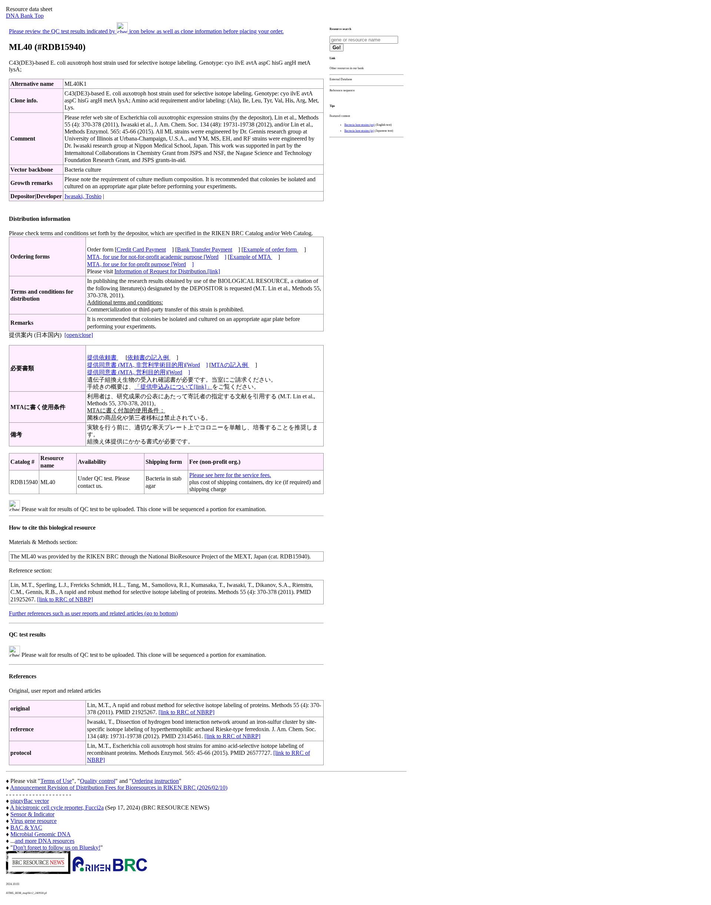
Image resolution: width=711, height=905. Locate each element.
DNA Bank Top (25, 16)
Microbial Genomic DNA (40, 834)
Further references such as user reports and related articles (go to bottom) (93, 613)
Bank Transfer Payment (204, 249)
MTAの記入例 (230, 365)
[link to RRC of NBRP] (65, 599)
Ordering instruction (155, 781)
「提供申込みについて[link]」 (173, 387)
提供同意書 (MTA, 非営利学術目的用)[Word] (147, 365)
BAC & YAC (26, 827)
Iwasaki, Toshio (82, 196)
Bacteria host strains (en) (359, 124)
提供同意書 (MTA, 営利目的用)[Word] (138, 372)
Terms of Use (56, 781)
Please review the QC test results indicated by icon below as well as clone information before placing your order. (146, 31)
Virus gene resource (33, 821)
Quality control (97, 781)
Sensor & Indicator (32, 814)
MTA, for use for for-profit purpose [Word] (140, 264)
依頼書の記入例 (148, 357)
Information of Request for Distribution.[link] (167, 271)
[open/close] (78, 335)
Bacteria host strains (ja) (359, 130)
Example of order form (270, 249)
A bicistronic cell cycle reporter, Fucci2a (57, 807)
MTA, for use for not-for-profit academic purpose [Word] (156, 257)
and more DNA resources (44, 841)
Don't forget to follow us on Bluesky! (56, 847)
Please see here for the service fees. (230, 475)
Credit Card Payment (141, 249)
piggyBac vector (29, 801)
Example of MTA (251, 257)
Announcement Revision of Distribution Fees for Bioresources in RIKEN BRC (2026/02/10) (118, 787)
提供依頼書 (102, 357)
